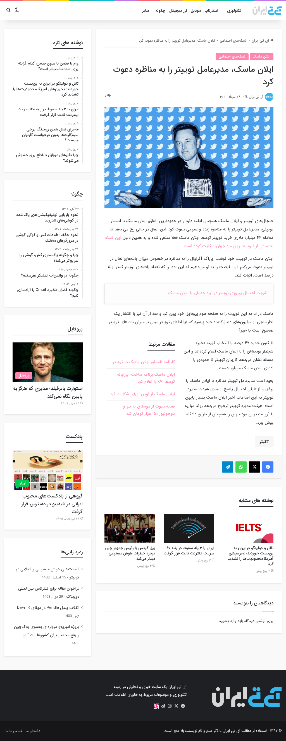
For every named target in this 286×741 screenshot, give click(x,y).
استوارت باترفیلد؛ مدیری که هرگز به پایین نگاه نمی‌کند (48, 392)
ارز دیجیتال (178, 11)
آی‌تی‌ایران (256, 96)
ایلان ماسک (261, 56)
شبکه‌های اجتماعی (233, 41)
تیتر (262, 441)
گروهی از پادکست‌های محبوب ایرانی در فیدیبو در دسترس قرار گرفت (52, 504)
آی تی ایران (260, 41)
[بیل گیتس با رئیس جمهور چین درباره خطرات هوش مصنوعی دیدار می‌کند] (129, 528)
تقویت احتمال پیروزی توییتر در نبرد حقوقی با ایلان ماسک (218, 293)
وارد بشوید (227, 621)
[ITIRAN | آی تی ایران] (267, 10)
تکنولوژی (234, 11)
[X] (176, 706)
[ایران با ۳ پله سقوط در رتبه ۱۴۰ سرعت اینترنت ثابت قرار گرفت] (189, 528)
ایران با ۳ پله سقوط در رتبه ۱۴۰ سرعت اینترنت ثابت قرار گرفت (189, 550)
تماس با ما (14, 731)
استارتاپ (211, 11)
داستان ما (33, 731)
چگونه (160, 11)
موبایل (196, 11)
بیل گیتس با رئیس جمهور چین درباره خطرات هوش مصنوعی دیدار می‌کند (130, 553)
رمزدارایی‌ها (72, 552)
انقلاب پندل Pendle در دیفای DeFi (48, 608)
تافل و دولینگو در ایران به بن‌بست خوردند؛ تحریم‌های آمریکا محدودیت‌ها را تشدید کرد (250, 556)
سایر (145, 11)
